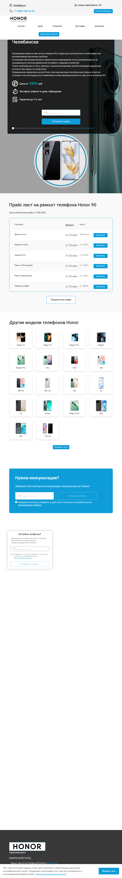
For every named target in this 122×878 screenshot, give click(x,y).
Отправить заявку (61, 121)
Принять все (108, 871)
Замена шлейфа (21, 286)
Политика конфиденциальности (50, 874)
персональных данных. (84, 128)
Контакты (99, 26)
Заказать (100, 235)
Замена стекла (21, 244)
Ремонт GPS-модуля (23, 265)
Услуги (20, 26)
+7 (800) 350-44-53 (24, 11)
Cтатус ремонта (103, 11)
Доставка (80, 26)
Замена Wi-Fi (20, 255)
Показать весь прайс (61, 299)
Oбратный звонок (49, 34)
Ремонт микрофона (23, 276)
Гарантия (57, 26)
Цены (40, 26)
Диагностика (20, 234)
